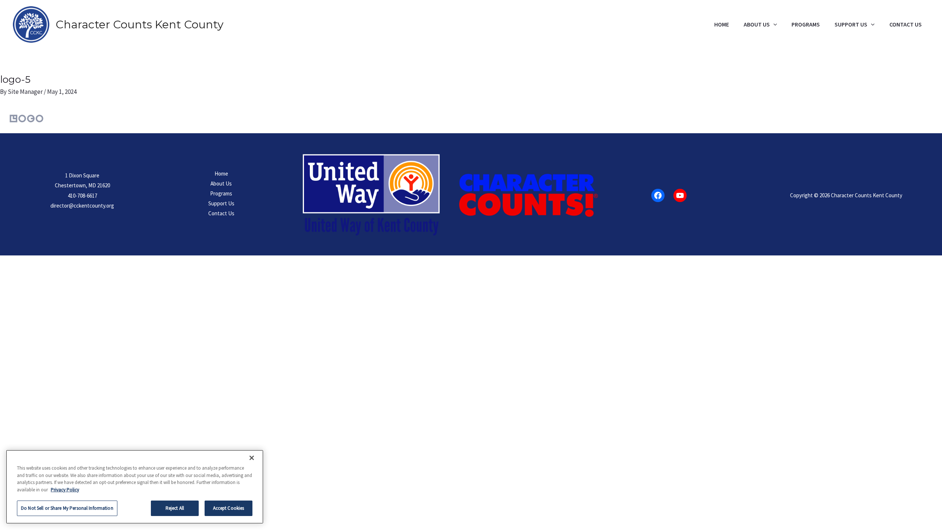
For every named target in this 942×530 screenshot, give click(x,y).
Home (721, 25)
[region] (134, 487)
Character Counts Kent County (139, 24)
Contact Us (905, 25)
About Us (757, 25)
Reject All (175, 508)
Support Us (851, 25)
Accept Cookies (228, 508)
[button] (773, 24)
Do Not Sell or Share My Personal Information (67, 508)
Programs (806, 25)
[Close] (252, 458)
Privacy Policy (65, 490)
